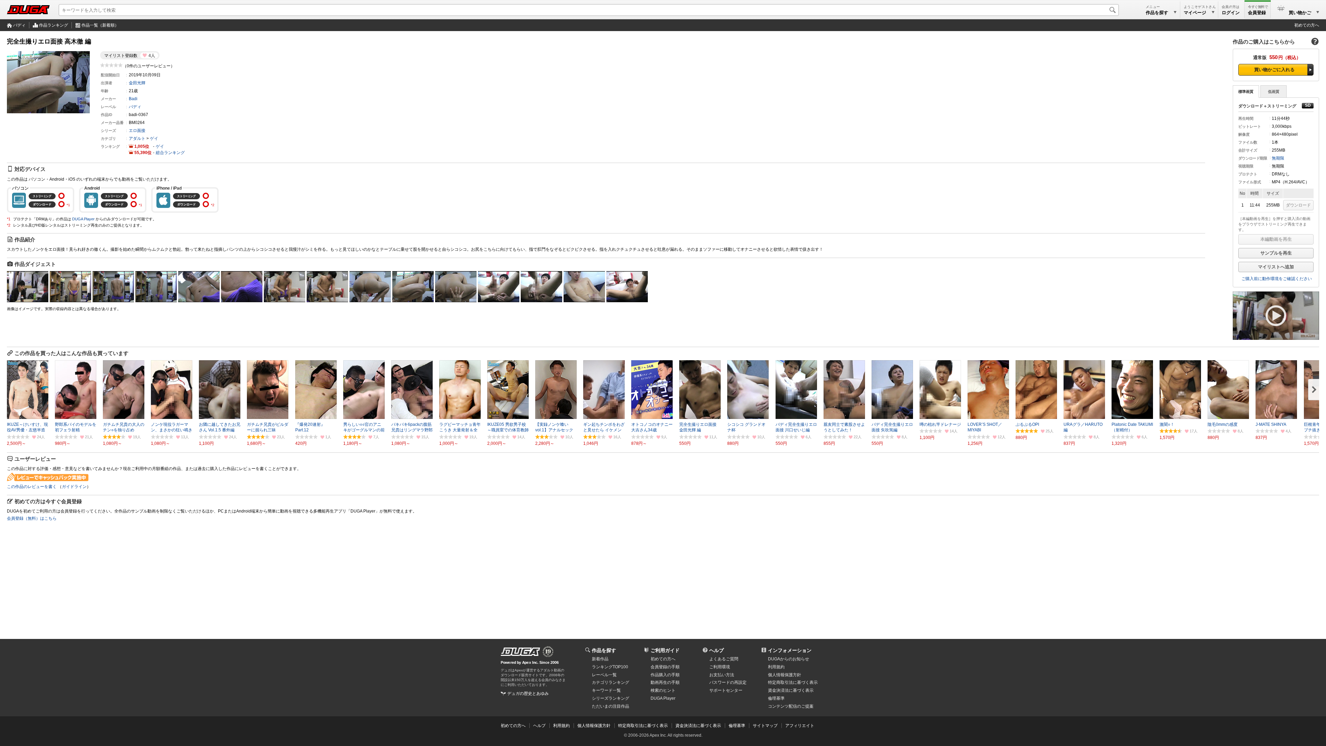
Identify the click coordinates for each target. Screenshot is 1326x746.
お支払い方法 (721, 674)
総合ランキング (170, 152)
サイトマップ (765, 725)
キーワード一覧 (606, 690)
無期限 (1278, 158)
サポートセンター (725, 690)
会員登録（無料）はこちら (32, 518)
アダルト (137, 138)
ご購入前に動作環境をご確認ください (1276, 278)
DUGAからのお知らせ (788, 659)
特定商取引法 (793, 682)
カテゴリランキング (610, 682)
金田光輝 (137, 82)
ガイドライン (74, 486)
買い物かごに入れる (1274, 69)
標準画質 (1245, 91)
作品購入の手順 (665, 674)
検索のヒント (663, 690)
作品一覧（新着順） (100, 25)
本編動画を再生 (1276, 239)
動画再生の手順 (665, 682)
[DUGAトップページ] (28, 9)
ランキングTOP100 (610, 666)
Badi (133, 98)
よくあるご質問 (723, 659)
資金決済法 (791, 690)
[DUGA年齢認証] (520, 652)
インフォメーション (789, 650)
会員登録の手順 (665, 666)
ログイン (1231, 12)
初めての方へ (1306, 25)
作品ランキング (53, 25)
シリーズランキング (610, 698)
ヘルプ (716, 650)
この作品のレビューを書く (32, 486)
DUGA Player (83, 219)
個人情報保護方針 (784, 674)
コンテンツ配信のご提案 (791, 706)
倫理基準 (776, 698)
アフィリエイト (799, 725)
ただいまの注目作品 (610, 706)
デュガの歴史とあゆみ (528, 693)
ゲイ (154, 138)
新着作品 (600, 659)
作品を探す (604, 650)
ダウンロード (1298, 205)
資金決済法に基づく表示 (698, 725)
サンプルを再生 (1276, 253)
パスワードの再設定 (728, 682)
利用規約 (776, 666)
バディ (19, 25)
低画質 (1273, 91)
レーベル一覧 (604, 674)
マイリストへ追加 (1276, 266)
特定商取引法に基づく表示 (643, 725)
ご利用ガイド (665, 650)
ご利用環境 (719, 666)
